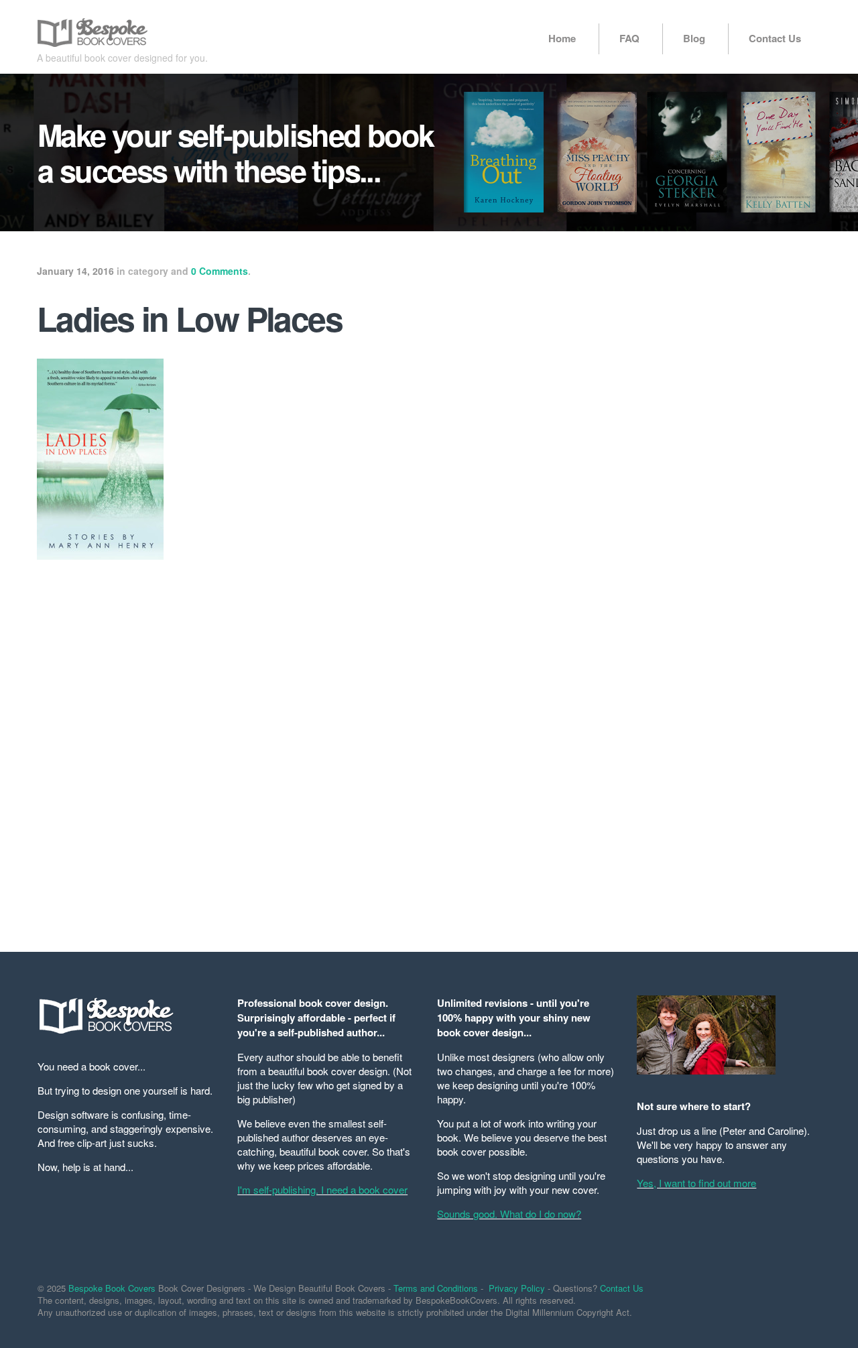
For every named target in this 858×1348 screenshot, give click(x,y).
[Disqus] (295, 747)
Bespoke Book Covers (112, 1288)
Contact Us (775, 38)
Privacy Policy (517, 1288)
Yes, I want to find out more (696, 1183)
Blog (694, 38)
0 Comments (219, 271)
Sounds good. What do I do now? (509, 1214)
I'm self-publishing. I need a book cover (322, 1189)
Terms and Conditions (435, 1288)
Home (562, 38)
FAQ (629, 38)
